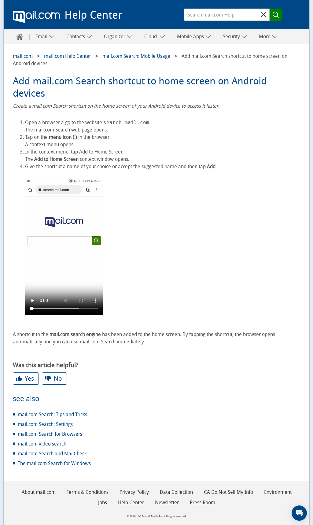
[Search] (276, 15)
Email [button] (42, 36)
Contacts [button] (76, 36)
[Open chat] (299, 513)
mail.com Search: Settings (45, 424)
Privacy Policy (134, 492)
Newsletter (167, 502)
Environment (278, 492)
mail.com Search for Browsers (50, 434)
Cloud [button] (151, 36)
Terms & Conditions (88, 492)
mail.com (36, 17)
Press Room (202, 502)
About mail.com (39, 492)
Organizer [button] (115, 36)
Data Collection (176, 492)
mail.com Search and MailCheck (52, 454)
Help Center (93, 15)
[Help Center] (19, 36)
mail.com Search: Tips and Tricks (52, 414)
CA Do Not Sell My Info (228, 492)
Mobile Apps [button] (191, 36)
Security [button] (232, 36)
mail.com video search (42, 444)
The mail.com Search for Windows (54, 463)
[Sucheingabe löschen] (263, 14)
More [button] (265, 36)
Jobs (102, 502)
